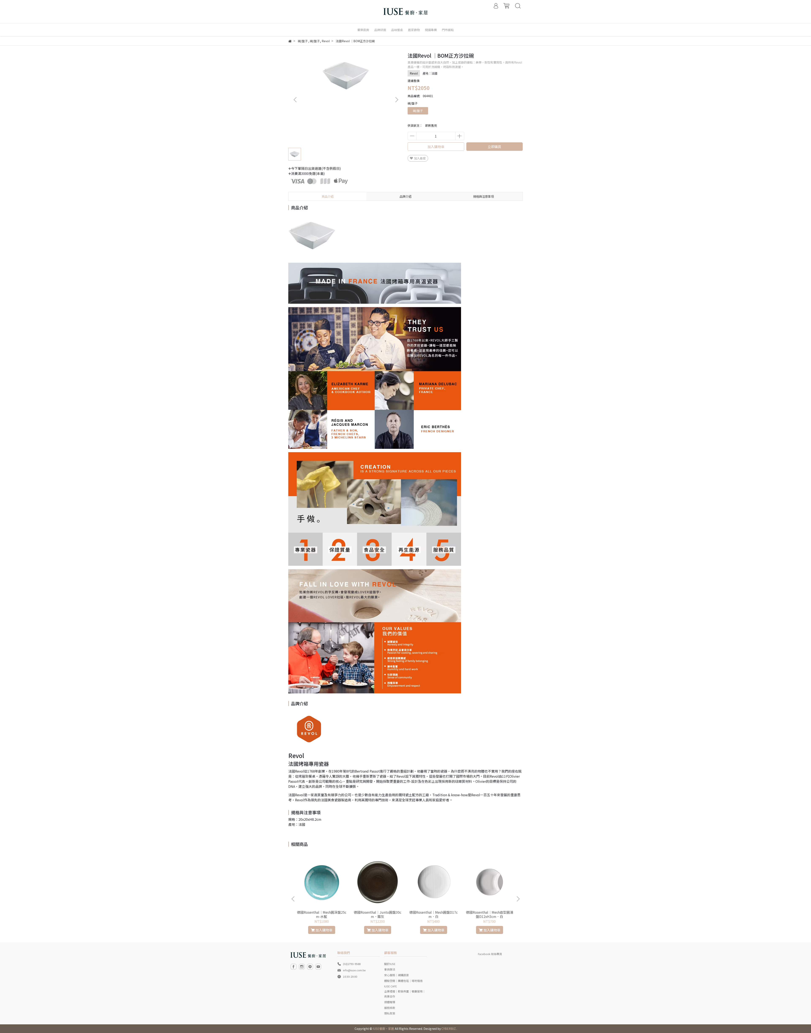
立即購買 (494, 146)
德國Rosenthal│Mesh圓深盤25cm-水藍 (321, 914)
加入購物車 (435, 146)
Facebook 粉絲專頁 (490, 954)
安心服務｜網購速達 (396, 975)
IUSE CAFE (390, 986)
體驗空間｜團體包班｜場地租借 (403, 981)
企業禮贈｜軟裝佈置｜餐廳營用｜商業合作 (404, 993)
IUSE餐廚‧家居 (383, 1028)
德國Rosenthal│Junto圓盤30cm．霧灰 (377, 914)
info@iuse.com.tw (354, 970)
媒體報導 (389, 1002)
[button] (396, 99)
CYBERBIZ (448, 1028)
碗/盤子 (418, 111)
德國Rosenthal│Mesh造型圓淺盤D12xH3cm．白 (489, 914)
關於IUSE (389, 964)
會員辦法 (389, 969)
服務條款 (389, 1008)
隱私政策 (389, 1013)
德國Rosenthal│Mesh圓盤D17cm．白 (433, 914)
